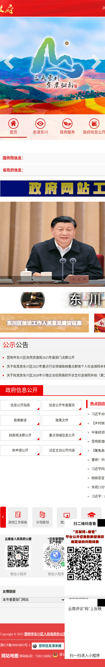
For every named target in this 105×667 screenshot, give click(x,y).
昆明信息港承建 (50, 646)
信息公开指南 (20, 405)
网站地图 (10, 656)
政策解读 (20, 420)
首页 (13, 132)
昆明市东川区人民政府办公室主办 (48, 634)
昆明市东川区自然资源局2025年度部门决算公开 (41, 358)
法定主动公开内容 (62, 450)
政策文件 (61, 420)
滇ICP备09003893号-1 (15, 645)
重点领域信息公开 (62, 435)
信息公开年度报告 (62, 405)
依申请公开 (20, 450)
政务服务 (67, 132)
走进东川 (40, 132)
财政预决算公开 (20, 435)
